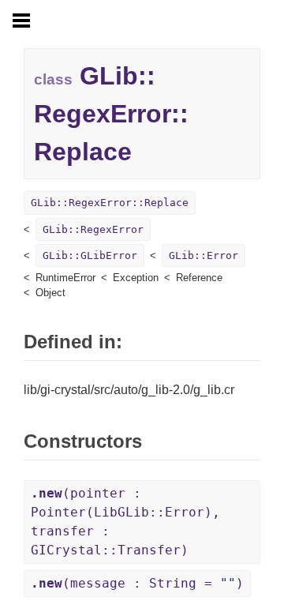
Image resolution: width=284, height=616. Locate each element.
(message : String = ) (137, 583)
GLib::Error (203, 255)
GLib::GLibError (90, 255)
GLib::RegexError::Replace (110, 202)
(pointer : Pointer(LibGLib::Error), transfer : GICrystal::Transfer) (125, 522)
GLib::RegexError (93, 229)
